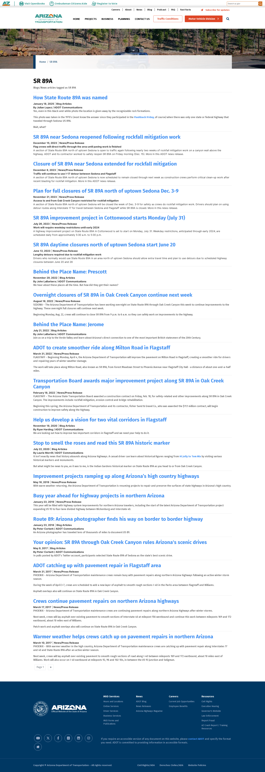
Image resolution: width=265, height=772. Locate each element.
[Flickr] (68, 738)
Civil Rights (207, 701)
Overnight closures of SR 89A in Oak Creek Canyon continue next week (112, 295)
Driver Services (110, 711)
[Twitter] (48, 738)
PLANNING (124, 19)
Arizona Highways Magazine (149, 711)
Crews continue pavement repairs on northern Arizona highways (106, 601)
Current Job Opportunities (181, 701)
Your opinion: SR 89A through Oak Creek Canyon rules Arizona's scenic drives (120, 542)
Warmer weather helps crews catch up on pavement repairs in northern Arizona (123, 637)
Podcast (161, 9)
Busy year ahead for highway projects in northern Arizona (98, 496)
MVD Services (111, 696)
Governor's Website (211, 711)
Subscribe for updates (217, 10)
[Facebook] (58, 738)
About (128, 9)
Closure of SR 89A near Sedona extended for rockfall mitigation (105, 164)
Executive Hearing (210, 706)
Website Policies (197, 765)
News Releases (143, 706)
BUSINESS (107, 19)
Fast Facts (185, 9)
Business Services (112, 716)
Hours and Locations (113, 701)
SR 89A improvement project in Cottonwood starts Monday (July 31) (109, 218)
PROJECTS (91, 19)
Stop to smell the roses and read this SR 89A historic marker (101, 443)
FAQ (173, 9)
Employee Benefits (178, 706)
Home (42, 61)
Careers (115, 9)
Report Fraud (208, 720)
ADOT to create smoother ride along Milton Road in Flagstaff (101, 348)
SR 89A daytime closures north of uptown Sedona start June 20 (104, 245)
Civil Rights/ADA (146, 765)
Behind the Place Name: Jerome (68, 324)
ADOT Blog (141, 701)
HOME (76, 19)
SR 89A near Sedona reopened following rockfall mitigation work (107, 137)
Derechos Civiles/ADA (171, 765)
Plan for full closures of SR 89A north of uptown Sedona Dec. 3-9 (106, 191)
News (139, 9)
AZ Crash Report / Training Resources (215, 727)
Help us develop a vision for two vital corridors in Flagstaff (100, 420)
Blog (149, 9)
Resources (208, 696)
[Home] (48, 19)
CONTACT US (142, 19)
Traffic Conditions (168, 18)
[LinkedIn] (78, 738)
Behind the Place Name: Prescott (70, 272)
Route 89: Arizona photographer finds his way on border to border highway (118, 519)
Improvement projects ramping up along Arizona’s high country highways (116, 476)
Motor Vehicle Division (202, 18)
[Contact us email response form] (38, 747)
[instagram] (88, 738)
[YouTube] (38, 738)
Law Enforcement (210, 716)
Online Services (111, 706)
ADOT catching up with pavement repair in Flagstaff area (97, 565)
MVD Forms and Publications (111, 722)
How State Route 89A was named (70, 98)
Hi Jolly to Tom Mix (190, 456)
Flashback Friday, (144, 117)
